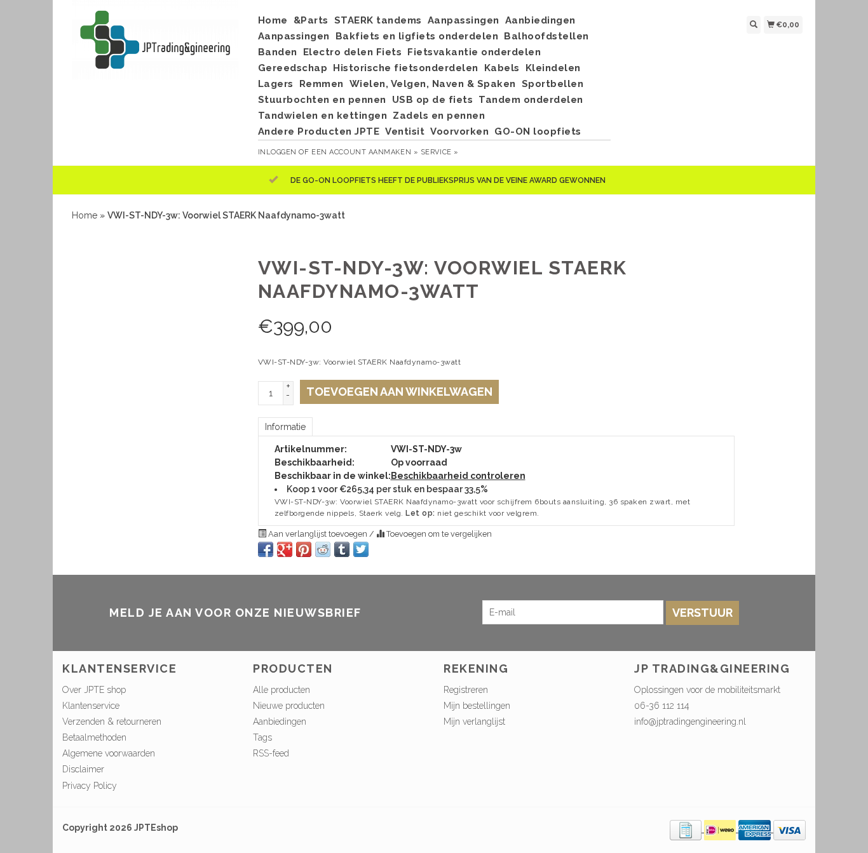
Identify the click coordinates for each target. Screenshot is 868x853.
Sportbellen (553, 84)
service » (440, 152)
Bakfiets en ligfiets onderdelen (417, 36)
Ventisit (404, 131)
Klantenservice (90, 706)
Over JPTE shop (94, 690)
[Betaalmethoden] (687, 829)
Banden (277, 52)
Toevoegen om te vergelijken (438, 534)
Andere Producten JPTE (319, 131)
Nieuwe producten (289, 706)
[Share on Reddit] (322, 549)
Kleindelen (553, 68)
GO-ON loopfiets (537, 131)
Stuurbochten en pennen (322, 99)
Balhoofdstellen (546, 36)
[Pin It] (303, 549)
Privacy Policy (89, 786)
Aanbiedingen (540, 20)
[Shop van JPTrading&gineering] (155, 46)
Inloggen (277, 152)
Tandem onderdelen (530, 99)
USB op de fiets (432, 99)
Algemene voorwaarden (108, 753)
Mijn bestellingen (477, 706)
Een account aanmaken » (364, 152)
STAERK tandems (378, 20)
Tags (262, 737)
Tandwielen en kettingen (323, 115)
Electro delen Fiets (352, 52)
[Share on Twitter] (361, 549)
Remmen (321, 84)
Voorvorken (459, 131)
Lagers (276, 84)
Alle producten (281, 690)
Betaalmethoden (94, 737)
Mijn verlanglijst (474, 721)
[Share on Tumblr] (341, 549)
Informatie (285, 427)
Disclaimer (83, 769)
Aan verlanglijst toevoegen (317, 534)
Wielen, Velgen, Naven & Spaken (432, 84)
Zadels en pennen (439, 115)
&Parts (311, 20)
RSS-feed (271, 753)
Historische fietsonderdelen (405, 68)
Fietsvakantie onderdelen (474, 52)
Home (273, 20)
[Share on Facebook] (265, 549)
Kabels (502, 68)
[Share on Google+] (284, 549)
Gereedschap (293, 68)
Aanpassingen (463, 20)
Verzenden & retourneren (111, 721)
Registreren (466, 690)
